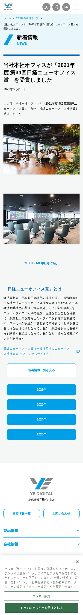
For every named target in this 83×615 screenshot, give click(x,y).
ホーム (7, 18)
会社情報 (10, 544)
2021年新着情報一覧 (27, 18)
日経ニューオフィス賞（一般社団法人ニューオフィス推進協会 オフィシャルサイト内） (37, 351)
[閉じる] (77, 562)
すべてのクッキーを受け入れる (41, 607)
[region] (41, 585)
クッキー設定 (42, 596)
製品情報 (10, 530)
